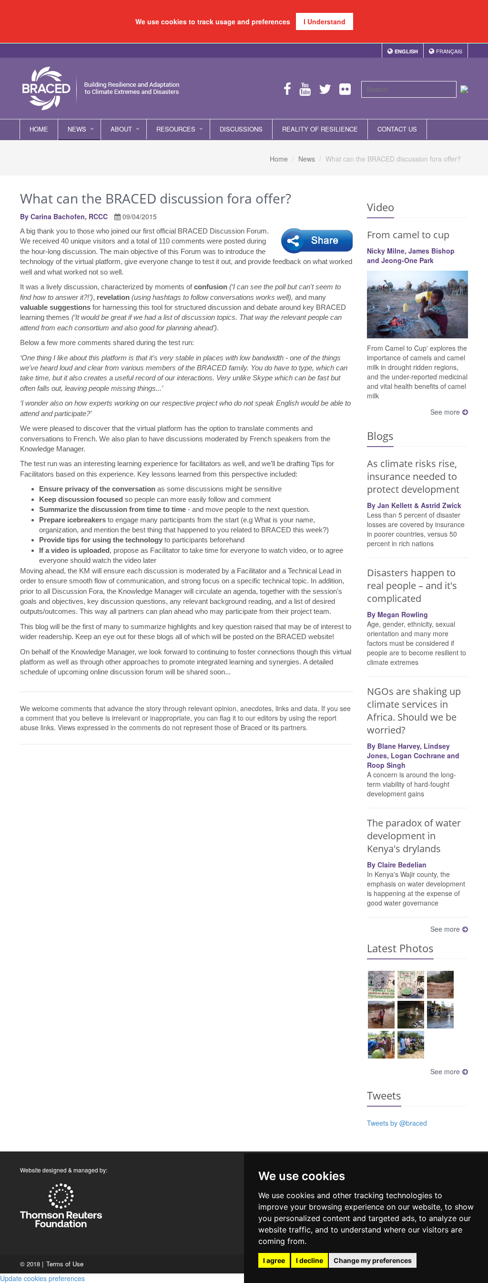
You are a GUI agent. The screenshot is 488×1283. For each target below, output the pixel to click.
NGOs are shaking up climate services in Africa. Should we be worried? (414, 710)
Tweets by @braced (397, 1123)
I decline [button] (309, 1260)
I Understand (325, 21)
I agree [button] (274, 1260)
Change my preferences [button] (373, 1260)
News (77, 128)
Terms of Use (64, 1263)
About (121, 128)
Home (39, 128)
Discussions (241, 128)
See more (445, 412)
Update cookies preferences (42, 1278)
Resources (175, 128)
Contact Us (397, 128)
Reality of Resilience (320, 128)
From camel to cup (408, 234)
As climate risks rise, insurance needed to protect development (413, 476)
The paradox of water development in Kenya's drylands (414, 835)
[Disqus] (186, 877)
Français (449, 51)
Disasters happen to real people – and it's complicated (412, 585)
